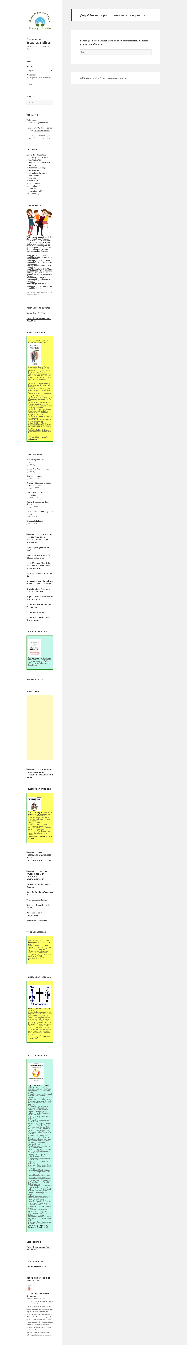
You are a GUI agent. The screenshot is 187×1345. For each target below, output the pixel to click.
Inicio (29, 61)
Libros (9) (32, 178)
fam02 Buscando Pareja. (36, 255)
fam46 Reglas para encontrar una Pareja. (39, 280)
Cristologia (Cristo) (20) (38, 157)
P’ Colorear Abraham (36, 612)
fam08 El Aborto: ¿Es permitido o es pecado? (39, 263)
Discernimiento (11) (36, 168)
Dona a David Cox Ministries (38, 313)
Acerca (29, 66)
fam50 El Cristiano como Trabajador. (37, 284)
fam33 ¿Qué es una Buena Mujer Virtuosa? (40, 275)
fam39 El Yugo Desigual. (36, 278)
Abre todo (31, 155)
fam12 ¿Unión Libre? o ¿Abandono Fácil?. (39, 266)
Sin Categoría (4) (33, 194)
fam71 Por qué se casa (40, 837)
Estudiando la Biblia (35, 521)
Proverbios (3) (34, 186)
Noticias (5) (33, 181)
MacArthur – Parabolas (37, 920)
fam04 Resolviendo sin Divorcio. (40, 260)
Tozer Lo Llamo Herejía (37, 900)
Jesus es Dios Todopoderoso (38, 469)
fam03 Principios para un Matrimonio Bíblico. (40, 258)
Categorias (31, 70)
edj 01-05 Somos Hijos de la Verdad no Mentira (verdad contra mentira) (38, 565)
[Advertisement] (40, 727)
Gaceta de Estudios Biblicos (39, 40)
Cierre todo (41, 155)
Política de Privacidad (36, 1266)
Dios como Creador (34, 476)
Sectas (29, 84)
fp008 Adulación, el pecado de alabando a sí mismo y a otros (39, 942)
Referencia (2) (34, 188)
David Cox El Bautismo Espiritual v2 (39, 1226)
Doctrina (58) (33, 170)
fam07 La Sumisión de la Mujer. (40, 269)
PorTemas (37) (34, 183)
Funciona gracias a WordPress (115, 78)
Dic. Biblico (39, 77)
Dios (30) (32, 165)
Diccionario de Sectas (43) (39, 162)
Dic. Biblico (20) (34, 160)
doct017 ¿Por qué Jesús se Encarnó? (39, 1037)
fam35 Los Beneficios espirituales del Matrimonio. (39, 287)
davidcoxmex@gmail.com (37, 122)
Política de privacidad (89, 78)
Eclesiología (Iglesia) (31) (38, 173)
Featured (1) (33, 175)
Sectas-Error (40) (35, 191)
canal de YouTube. (40, 251)
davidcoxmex (43, 128)
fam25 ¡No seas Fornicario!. (38, 272)
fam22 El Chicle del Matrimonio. (40, 271)
